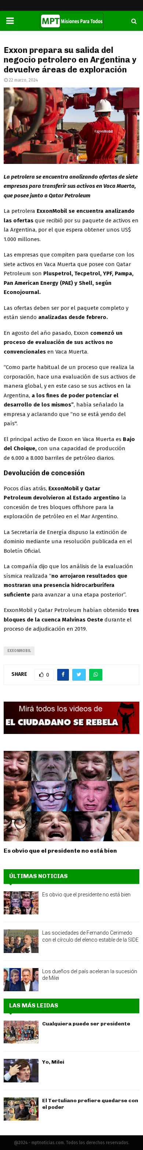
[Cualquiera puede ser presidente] (21, 1032)
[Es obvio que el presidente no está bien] (71, 796)
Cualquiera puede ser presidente (86, 1024)
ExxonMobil (19, 651)
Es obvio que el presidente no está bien (60, 850)
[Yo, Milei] (21, 1070)
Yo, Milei (53, 1062)
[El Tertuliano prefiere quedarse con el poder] (21, 1109)
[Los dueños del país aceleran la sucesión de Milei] (21, 979)
